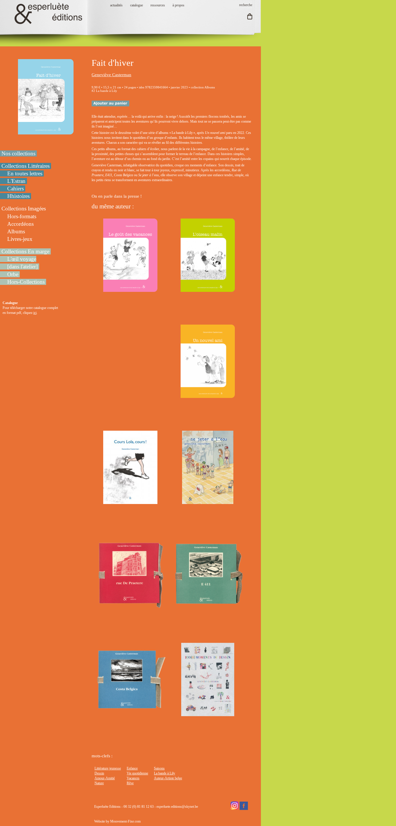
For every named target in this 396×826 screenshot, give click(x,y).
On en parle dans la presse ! (117, 196)
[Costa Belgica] (130, 714)
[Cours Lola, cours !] (130, 501)
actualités (116, 5)
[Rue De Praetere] (130, 607)
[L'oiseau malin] (208, 289)
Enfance (132, 768)
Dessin (99, 773)
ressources (157, 5)
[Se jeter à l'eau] (207, 501)
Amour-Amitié (105, 778)
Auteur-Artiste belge (168, 778)
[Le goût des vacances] (130, 289)
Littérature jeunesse (108, 768)
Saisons (159, 768)
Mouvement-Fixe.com (125, 821)
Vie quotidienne (137, 773)
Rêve (130, 783)
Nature (99, 783)
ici (35, 313)
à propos (178, 5)
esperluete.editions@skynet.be (177, 807)
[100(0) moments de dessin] (207, 714)
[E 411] (207, 607)
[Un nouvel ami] (208, 395)
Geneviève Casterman (111, 74)
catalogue (136, 5)
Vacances (133, 778)
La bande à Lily (164, 773)
